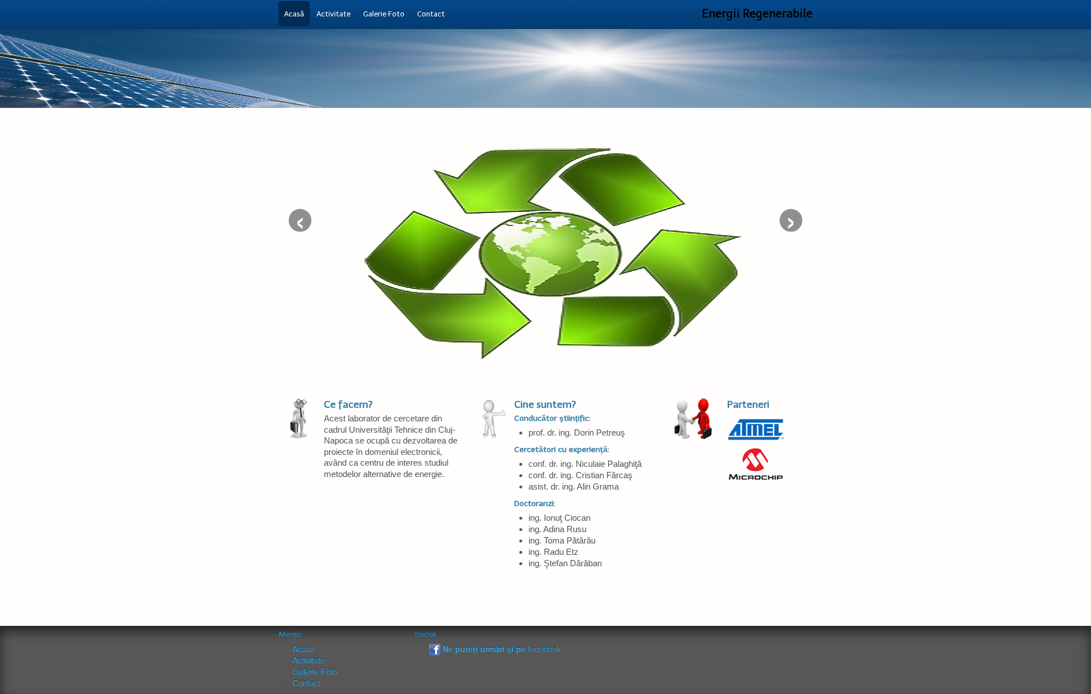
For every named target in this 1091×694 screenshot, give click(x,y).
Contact (306, 682)
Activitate (309, 660)
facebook (502, 648)
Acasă (304, 648)
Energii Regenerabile (757, 13)
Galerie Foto (315, 671)
